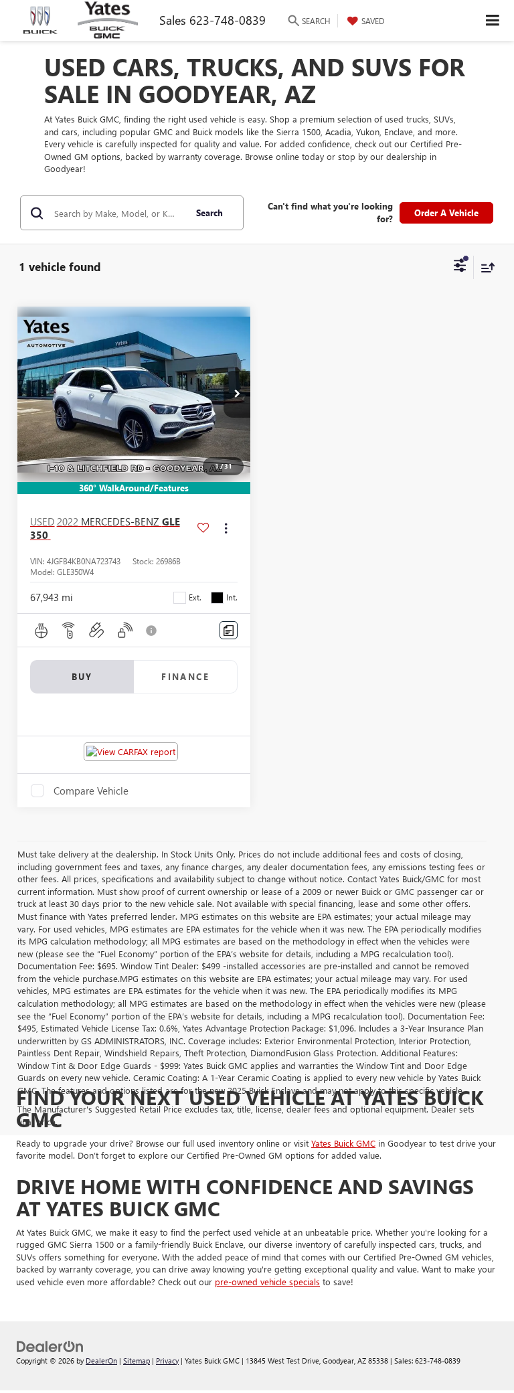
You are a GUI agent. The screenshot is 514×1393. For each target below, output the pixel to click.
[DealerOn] (50, 1345)
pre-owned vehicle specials (267, 1281)
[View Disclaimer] (152, 631)
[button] (237, 394)
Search (209, 212)
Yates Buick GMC (343, 1143)
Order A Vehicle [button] (446, 212)
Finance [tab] (185, 676)
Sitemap (136, 1361)
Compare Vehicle (91, 790)
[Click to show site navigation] (493, 20)
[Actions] (226, 528)
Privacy (167, 1361)
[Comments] (229, 630)
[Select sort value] (484, 267)
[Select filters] (460, 267)
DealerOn (101, 1361)
